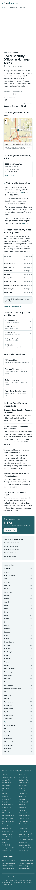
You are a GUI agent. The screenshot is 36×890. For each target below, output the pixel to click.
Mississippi (24, 807)
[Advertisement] (18, 29)
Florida (23, 785)
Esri (15, 143)
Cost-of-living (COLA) (26, 866)
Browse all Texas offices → (12, 306)
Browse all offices (10, 530)
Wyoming (23, 850)
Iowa (5, 796)
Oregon (23, 828)
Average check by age (11, 549)
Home (5, 52)
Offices (4, 7)
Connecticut (24, 783)
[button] (18, 130)
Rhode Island (7, 834)
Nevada (23, 813)
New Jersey (24, 815)
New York (24, 818)
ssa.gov (25, 223)
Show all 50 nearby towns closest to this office (17, 300)
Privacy (4, 877)
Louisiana (23, 799)
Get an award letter (10, 556)
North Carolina (8, 821)
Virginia (6, 845)
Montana (23, 810)
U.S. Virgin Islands (26, 839)
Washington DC (8, 848)
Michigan (23, 805)
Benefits (23, 7)
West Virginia (25, 848)
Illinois (5, 794)
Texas (9, 52)
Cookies (15, 877)
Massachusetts (8, 805)
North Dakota (25, 821)
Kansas (23, 796)
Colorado (6, 783)
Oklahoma (6, 828)
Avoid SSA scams (24, 868)
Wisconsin (6, 850)
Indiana (23, 794)
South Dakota (7, 837)
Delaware (6, 785)
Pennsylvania (7, 831)
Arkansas (6, 780)
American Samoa (8, 777)
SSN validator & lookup (11, 543)
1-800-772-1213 (18, 192)
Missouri (6, 810)
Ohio (22, 824)
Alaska (22, 774)
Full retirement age (10, 553)
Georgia (6, 788)
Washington (24, 845)
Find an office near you (9, 860)
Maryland (24, 802)
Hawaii (5, 791)
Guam (22, 788)
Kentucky (6, 799)
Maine (5, 802)
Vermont (23, 842)
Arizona (23, 777)
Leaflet (7, 143)
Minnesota (6, 807)
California (24, 780)
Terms (10, 877)
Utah (4, 842)
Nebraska (6, 813)
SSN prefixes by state (11, 546)
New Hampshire (8, 815)
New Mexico (7, 818)
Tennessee (24, 837)
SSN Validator (13, 7)
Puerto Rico (24, 831)
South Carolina (25, 834)
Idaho (22, 791)
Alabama (6, 774)
